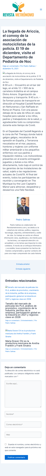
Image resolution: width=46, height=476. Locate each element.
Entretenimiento (27, 320)
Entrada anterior (23, 264)
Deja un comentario (11, 66)
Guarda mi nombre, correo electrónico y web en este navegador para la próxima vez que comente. (23, 447)
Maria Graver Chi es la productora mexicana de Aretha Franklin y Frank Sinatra (22, 343)
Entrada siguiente (23, 269)
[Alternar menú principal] (41, 9)
